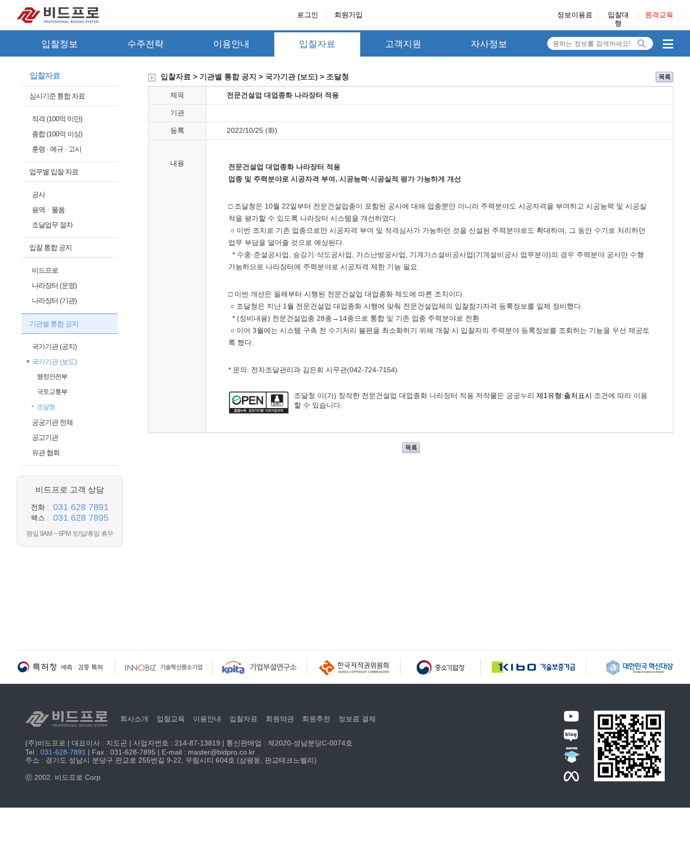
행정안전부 (52, 376)
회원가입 (348, 15)
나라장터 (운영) (54, 285)
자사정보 (489, 44)
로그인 (307, 15)
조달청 (46, 407)
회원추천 (316, 719)
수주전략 (145, 44)
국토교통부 (52, 391)
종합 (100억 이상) (57, 134)
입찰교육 (171, 719)
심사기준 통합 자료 (57, 96)
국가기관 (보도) (54, 362)
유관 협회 (46, 452)
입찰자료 (317, 44)
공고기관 (45, 437)
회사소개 (134, 719)
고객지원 (403, 44)
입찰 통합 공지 (50, 247)
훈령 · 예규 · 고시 (56, 149)
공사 (38, 194)
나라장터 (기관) (54, 300)
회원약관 (280, 719)
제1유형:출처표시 (565, 395)
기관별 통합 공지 (53, 324)
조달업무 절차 (52, 225)
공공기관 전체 (52, 422)
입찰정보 (59, 44)
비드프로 (45, 270)
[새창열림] (258, 412)
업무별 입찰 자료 (53, 172)
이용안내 (231, 44)
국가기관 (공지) (54, 346)
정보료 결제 (357, 719)
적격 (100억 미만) (57, 119)
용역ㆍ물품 (48, 210)
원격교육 (659, 15)
